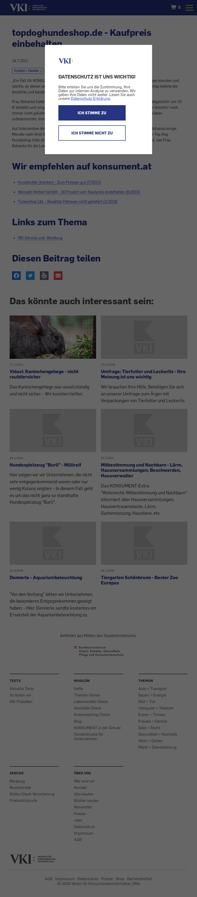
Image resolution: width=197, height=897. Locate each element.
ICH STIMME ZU (92, 112)
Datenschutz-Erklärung (90, 98)
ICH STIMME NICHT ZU (92, 133)
